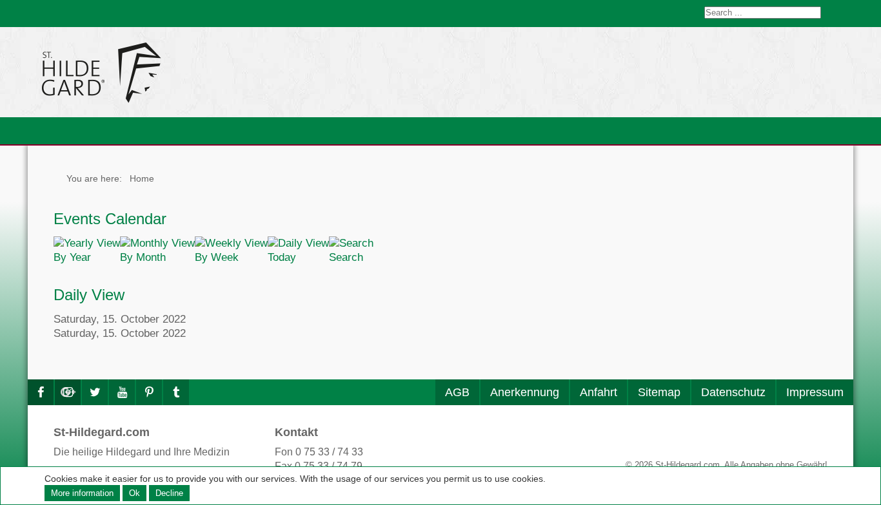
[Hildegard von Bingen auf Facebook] (41, 392)
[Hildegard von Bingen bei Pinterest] (149, 392)
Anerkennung (524, 392)
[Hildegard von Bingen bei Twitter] (95, 392)
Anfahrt (598, 392)
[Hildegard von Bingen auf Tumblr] (176, 392)
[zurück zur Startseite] (218, 72)
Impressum (815, 392)
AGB (457, 392)
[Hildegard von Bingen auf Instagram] (68, 392)
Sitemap (659, 392)
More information (82, 493)
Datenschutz (733, 392)
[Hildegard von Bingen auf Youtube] (122, 392)
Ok (134, 493)
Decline (169, 493)
